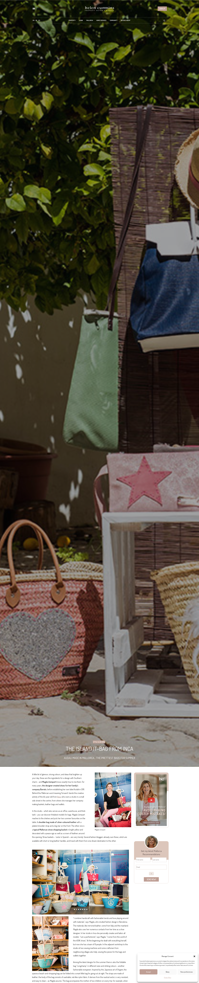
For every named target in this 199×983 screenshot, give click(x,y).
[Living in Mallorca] (99, 8)
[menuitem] (33, 20)
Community (113, 20)
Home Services (101, 20)
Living (81, 20)
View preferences (186, 972)
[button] (194, 956)
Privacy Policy (167, 977)
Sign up (162, 9)
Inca (59, 796)
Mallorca (89, 20)
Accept (148, 972)
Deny (167, 972)
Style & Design (99, 742)
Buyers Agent (125, 20)
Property (72, 20)
